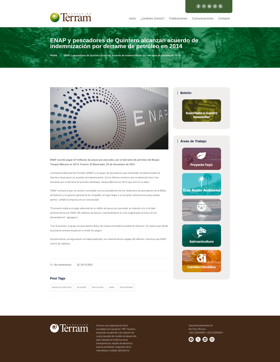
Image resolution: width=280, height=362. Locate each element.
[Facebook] (198, 6)
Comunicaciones (203, 18)
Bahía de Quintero (62, 287)
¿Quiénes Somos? (152, 18)
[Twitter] (204, 6)
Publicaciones (178, 18)
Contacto (224, 18)
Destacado (98, 287)
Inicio (132, 18)
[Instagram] (215, 6)
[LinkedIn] (209, 6)
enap (111, 287)
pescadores (126, 287)
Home (53, 55)
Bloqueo (81, 287)
